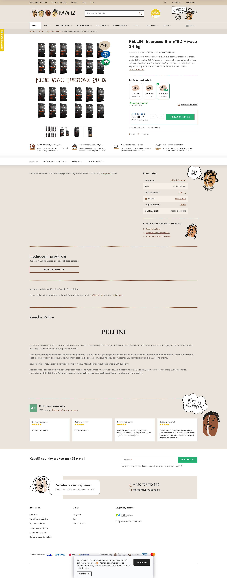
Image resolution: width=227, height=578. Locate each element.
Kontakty (33, 514)
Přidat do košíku (180, 117)
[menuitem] (35, 25)
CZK (165, 2)
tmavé (183, 204)
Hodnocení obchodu (39, 2)
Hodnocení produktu (53, 161)
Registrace (191, 2)
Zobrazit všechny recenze (65, 410)
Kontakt (74, 2)
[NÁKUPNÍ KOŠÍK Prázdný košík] (186, 13)
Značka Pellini (95, 161)
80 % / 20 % (180, 198)
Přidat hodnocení (54, 269)
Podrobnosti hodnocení (165, 52)
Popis (32, 161)
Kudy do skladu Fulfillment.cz (128, 521)
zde (86, 568)
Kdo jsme (77, 514)
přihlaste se (97, 295)
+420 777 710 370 (146, 485)
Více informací (136, 69)
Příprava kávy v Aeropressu (158, 233)
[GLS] (49, 554)
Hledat (140, 13)
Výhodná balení (178, 180)
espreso (107, 173)
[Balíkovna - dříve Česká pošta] (83, 554)
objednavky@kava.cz (146, 489)
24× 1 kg (182, 192)
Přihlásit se (187, 459)
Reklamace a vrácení (39, 528)
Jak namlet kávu (153, 229)
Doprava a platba (59, 2)
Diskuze (76, 161)
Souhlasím (141, 562)
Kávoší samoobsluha (39, 519)
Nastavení (84, 573)
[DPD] (72, 554)
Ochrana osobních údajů (40, 537)
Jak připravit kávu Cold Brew (158, 236)
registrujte (117, 295)
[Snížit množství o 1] (153, 117)
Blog (84, 2)
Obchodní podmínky (39, 532)
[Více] (190, 25)
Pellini (157, 127)
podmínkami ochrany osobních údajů (165, 466)
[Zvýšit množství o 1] (161, 117)
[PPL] (61, 554)
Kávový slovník (79, 523)
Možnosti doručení (189, 104)
